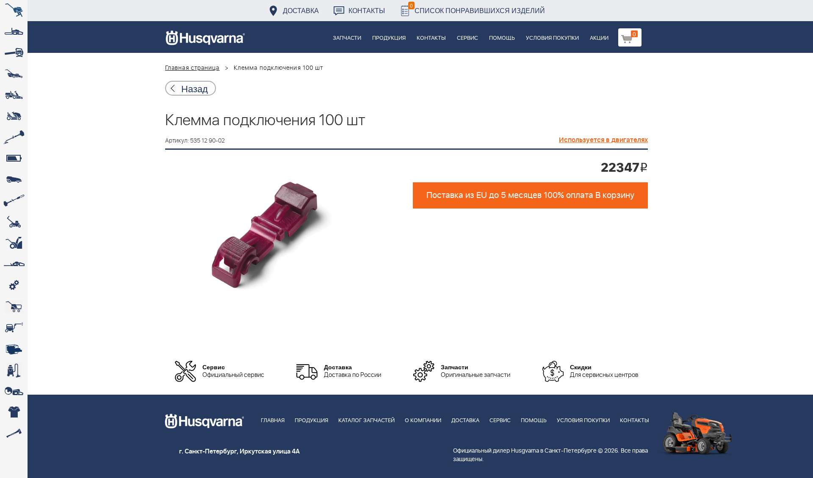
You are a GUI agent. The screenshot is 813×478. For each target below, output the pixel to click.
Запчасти (347, 38)
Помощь (502, 38)
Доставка (301, 10)
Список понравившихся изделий (477, 8)
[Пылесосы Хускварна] (14, 370)
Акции (599, 38)
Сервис (467, 38)
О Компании (423, 421)
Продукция (389, 38)
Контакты (366, 10)
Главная (273, 421)
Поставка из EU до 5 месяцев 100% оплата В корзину (530, 195)
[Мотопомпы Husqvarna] (14, 349)
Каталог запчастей (366, 421)
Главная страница (192, 68)
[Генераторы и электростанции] (14, 306)
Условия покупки (552, 38)
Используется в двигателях (603, 140)
